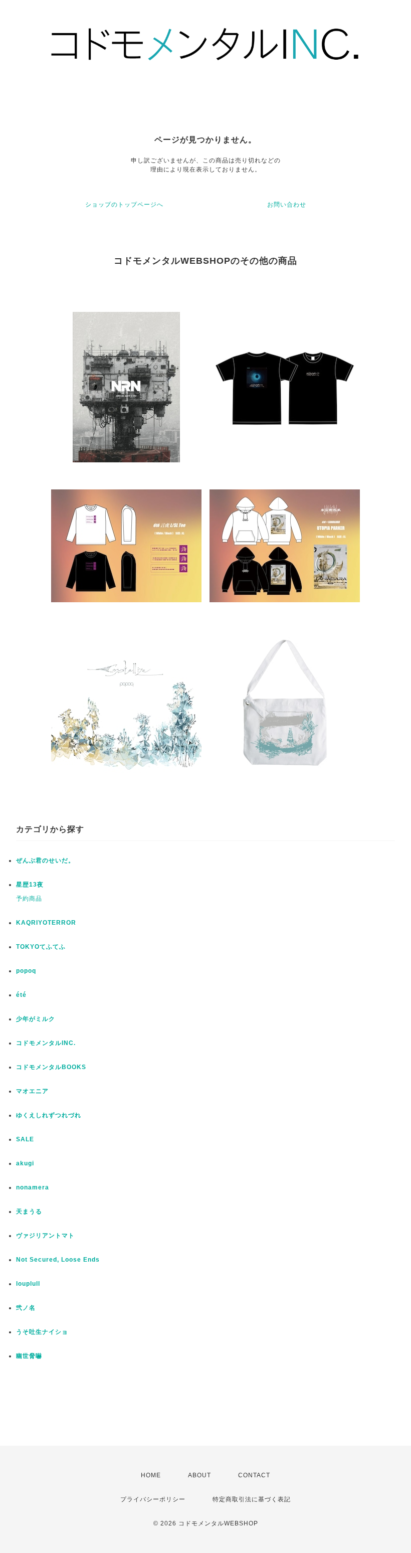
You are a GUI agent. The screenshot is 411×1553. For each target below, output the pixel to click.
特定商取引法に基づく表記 (252, 1499)
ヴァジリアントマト (45, 1235)
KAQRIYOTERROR (46, 922)
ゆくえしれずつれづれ (48, 1115)
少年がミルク (35, 1018)
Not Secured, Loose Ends (58, 1259)
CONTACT (254, 1475)
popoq (26, 970)
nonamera (32, 1187)
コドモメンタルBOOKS (51, 1067)
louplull (28, 1283)
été (21, 994)
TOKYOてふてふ (41, 946)
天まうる (29, 1211)
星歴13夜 (30, 884)
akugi (25, 1163)
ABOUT (199, 1475)
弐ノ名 (26, 1307)
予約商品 (29, 898)
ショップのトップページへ (124, 204)
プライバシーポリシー (152, 1499)
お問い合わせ (286, 204)
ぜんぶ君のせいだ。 (45, 860)
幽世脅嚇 (29, 1355)
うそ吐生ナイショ (42, 1331)
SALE (25, 1139)
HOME (151, 1475)
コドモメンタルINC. (46, 1043)
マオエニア (32, 1091)
